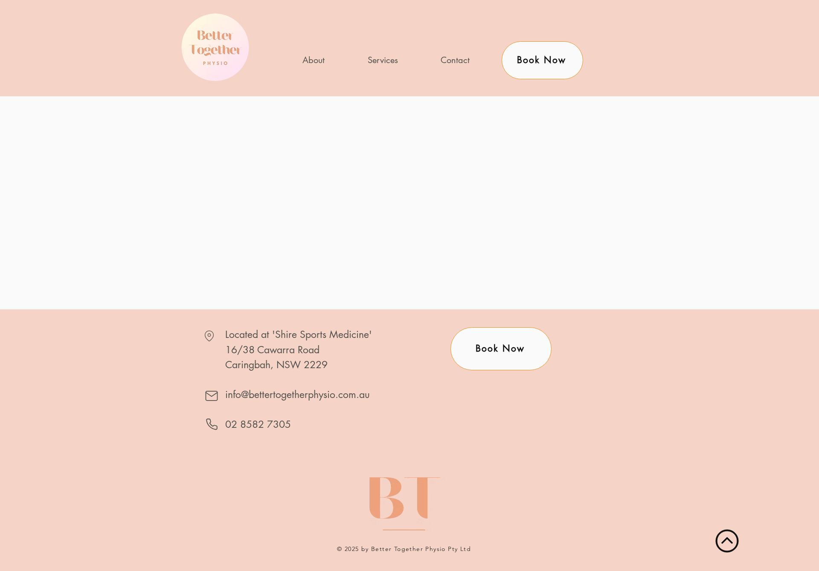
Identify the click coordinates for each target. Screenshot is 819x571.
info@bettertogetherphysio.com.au (297, 394)
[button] (382, 60)
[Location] (209, 335)
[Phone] (211, 424)
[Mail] (211, 395)
